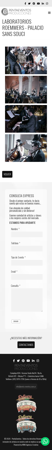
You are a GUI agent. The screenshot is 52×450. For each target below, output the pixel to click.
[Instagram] (47, 3)
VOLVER (7, 174)
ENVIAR (15, 321)
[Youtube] (38, 3)
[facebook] (25, 3)
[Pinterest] (34, 3)
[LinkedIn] (43, 3)
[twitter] (29, 3)
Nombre (15, 229)
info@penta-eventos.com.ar (26, 386)
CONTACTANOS (26, 345)
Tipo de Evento (18, 257)
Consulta (15, 285)
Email (14, 271)
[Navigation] (49, 12)
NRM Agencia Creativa (30, 444)
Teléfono (15, 243)
